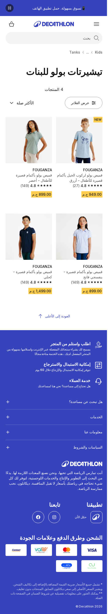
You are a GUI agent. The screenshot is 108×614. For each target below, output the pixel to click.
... (87, 52)
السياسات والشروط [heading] (84, 443)
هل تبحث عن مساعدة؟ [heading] (81, 398)
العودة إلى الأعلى (57, 316)
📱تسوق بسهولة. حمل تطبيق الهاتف (58, 8)
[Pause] (10, 8)
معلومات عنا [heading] (89, 428)
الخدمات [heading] (92, 413)
